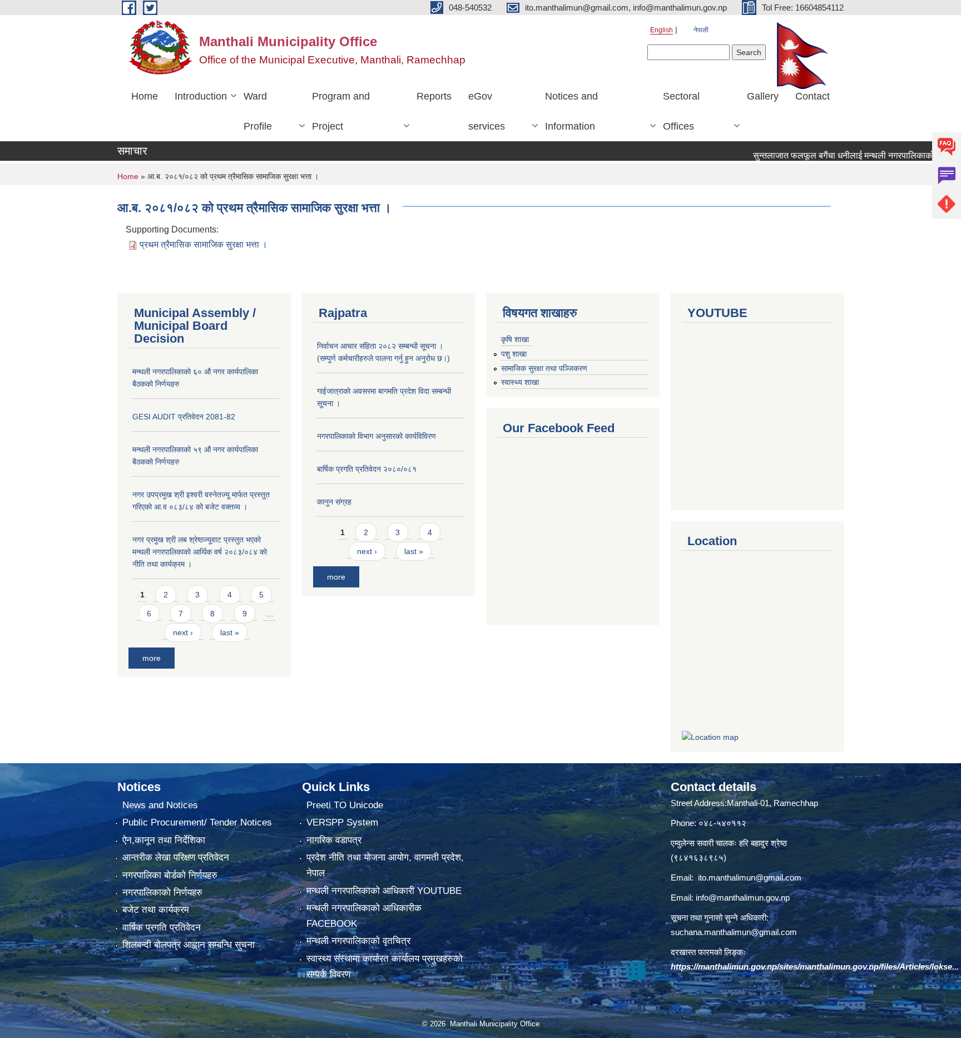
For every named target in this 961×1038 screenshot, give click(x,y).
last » (229, 632)
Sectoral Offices (681, 111)
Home (144, 96)
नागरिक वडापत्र (333, 840)
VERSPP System (342, 822)
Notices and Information (571, 111)
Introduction (201, 96)
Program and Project (341, 111)
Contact (812, 96)
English (661, 30)
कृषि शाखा (515, 339)
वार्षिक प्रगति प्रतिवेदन (161, 927)
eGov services (486, 111)
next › (183, 632)
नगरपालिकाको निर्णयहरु (162, 892)
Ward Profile (258, 111)
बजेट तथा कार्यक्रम (155, 909)
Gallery (763, 96)
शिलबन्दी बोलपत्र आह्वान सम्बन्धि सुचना (188, 945)
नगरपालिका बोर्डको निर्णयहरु (169, 875)
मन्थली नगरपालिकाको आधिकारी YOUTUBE (384, 891)
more (151, 658)
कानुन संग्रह (334, 501)
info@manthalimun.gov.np (743, 897)
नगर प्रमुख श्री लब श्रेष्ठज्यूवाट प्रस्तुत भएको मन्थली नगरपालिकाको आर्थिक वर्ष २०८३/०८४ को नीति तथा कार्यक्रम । (199, 552)
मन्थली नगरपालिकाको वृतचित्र (358, 941)
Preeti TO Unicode (344, 805)
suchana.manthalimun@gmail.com (734, 932)
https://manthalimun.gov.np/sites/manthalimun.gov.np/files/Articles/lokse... (815, 966)
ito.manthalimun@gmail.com (749, 877)
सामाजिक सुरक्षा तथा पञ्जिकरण (544, 368)
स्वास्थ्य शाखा (520, 382)
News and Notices (160, 805)
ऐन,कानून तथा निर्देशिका (163, 840)
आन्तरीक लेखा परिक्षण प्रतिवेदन (175, 857)
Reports (434, 96)
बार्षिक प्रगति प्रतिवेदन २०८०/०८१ (367, 468)
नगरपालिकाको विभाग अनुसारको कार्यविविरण (376, 436)
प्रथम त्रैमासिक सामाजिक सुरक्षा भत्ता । (204, 244)
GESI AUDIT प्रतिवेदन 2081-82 (183, 416)
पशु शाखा (514, 353)
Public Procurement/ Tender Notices (197, 822)
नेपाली (701, 30)
